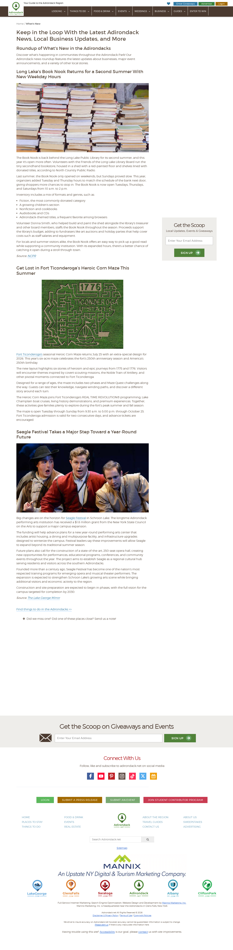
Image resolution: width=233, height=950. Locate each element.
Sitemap (122, 847)
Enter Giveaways (185, 3)
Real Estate (72, 826)
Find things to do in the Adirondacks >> (44, 609)
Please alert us (101, 924)
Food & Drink (102, 11)
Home (20, 23)
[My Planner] (153, 776)
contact (143, 931)
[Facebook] (90, 776)
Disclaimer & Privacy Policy (105, 915)
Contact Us (151, 826)
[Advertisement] (116, 671)
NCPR (31, 256)
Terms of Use (126, 915)
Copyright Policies (142, 915)
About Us (190, 817)
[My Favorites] (168, 4)
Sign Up (187, 253)
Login (221, 3)
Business (160, 11)
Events (122, 11)
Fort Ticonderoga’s (29, 354)
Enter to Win (198, 11)
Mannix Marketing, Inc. (174, 903)
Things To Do (78, 11)
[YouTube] (101, 776)
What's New (33, 23)
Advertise (206, 3)
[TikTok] (132, 776)
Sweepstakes (192, 821)
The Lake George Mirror (43, 598)
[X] (142, 776)
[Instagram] (122, 776)
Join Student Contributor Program (175, 799)
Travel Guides (153, 821)
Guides (178, 11)
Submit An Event (122, 799)
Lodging (57, 11)
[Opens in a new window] (37, 888)
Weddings (141, 11)
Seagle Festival (76, 518)
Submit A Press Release (80, 799)
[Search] (147, 839)
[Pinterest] (111, 776)
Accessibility (107, 931)
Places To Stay (32, 821)
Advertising (192, 826)
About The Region (155, 817)
